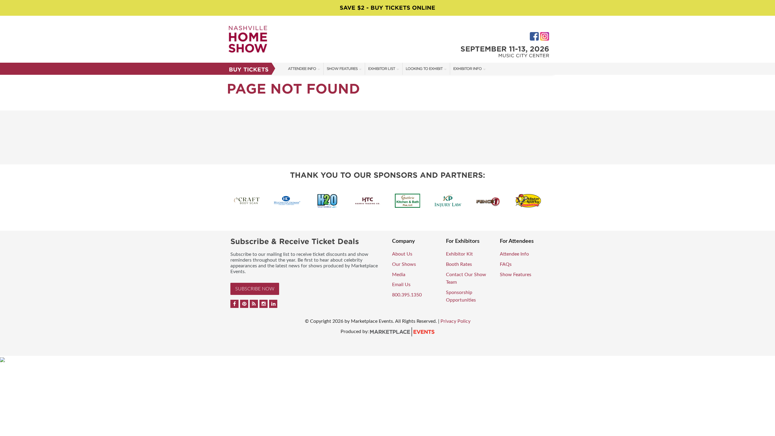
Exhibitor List (381, 68)
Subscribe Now (254, 288)
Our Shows (404, 264)
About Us (402, 254)
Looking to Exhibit (424, 68)
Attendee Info (302, 68)
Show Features (342, 68)
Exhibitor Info (467, 68)
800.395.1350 (407, 294)
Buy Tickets (249, 69)
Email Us (401, 284)
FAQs (506, 264)
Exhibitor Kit (459, 254)
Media (398, 274)
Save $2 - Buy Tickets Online (387, 8)
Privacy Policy (455, 321)
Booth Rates (459, 264)
